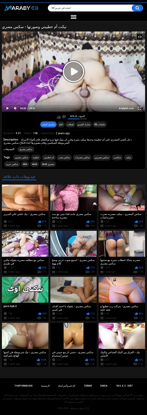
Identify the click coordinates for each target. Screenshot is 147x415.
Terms (88, 385)
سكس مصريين (102, 157)
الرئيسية (45, 385)
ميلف (128, 157)
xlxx (25, 164)
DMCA (104, 385)
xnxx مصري (48, 164)
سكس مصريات (82, 157)
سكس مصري (25, 149)
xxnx (34, 164)
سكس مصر (64, 157)
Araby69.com (126, 108)
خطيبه (36, 157)
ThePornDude (23, 385)
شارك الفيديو (84, 124)
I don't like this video (64, 117)
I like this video (59, 117)
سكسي (117, 157)
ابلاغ (61, 124)
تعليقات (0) (99, 124)
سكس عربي (12, 164)
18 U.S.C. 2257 (124, 385)
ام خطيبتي (49, 157)
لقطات (70, 124)
